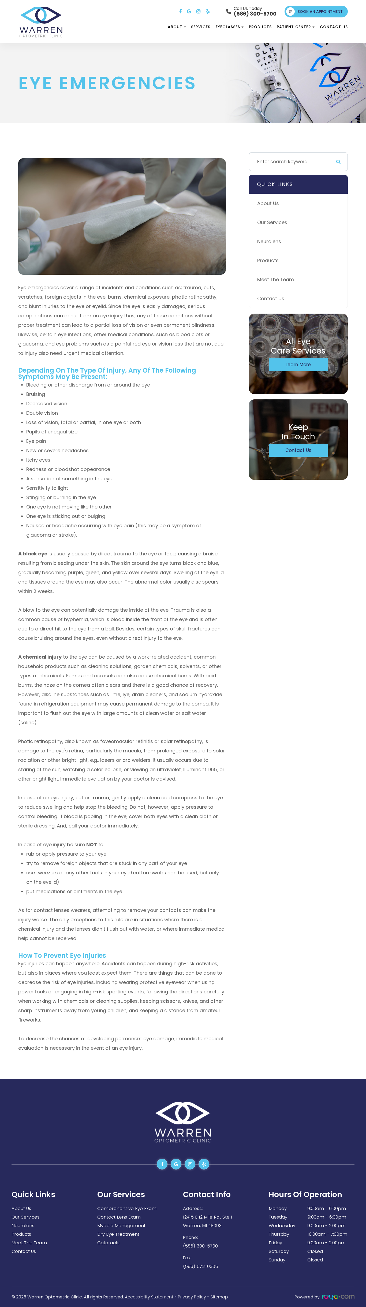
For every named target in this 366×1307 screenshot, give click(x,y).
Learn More (298, 364)
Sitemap (219, 1297)
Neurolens (269, 241)
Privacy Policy (192, 1297)
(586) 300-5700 (200, 1246)
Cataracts (108, 1242)
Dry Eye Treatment (118, 1234)
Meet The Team (275, 279)
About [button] (175, 26)
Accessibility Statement (149, 1297)
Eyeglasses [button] (228, 26)
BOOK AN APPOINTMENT (320, 11)
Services (200, 26)
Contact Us (334, 26)
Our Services (272, 222)
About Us (268, 203)
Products (260, 26)
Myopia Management (121, 1225)
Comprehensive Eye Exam (126, 1208)
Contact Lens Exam (119, 1217)
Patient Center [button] (294, 26)
